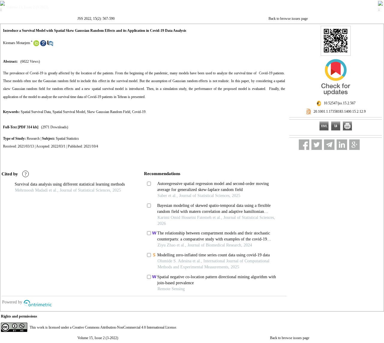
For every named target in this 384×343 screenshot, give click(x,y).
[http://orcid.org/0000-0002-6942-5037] (36, 45)
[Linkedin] (342, 144)
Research (33, 138)
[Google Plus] (354, 144)
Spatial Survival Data (36, 112)
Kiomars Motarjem (16, 43)
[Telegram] (329, 144)
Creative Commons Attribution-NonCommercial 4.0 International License (124, 327)
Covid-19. (139, 112)
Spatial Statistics (67, 138)
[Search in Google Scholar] (43, 45)
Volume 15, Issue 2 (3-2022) (97, 338)
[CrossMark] (336, 98)
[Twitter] (316, 144)
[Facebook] (304, 144)
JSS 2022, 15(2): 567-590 (96, 18)
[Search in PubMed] (50, 45)
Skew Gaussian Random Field (108, 112)
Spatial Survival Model (68, 112)
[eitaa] (367, 144)
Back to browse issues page (288, 18)
